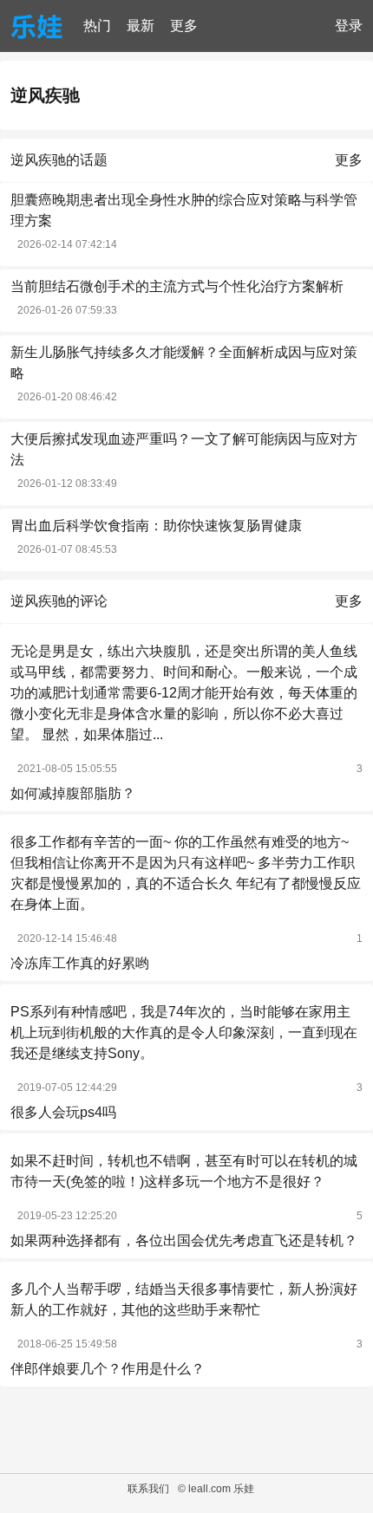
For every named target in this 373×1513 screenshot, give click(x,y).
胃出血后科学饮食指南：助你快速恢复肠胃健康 (156, 525)
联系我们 (148, 1489)
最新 (140, 25)
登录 (349, 25)
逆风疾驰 (45, 95)
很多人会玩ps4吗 (63, 1112)
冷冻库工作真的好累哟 (79, 963)
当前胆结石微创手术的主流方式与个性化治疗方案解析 (177, 286)
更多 (184, 25)
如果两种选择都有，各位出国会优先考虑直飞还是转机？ (183, 1240)
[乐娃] (36, 26)
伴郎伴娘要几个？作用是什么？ (107, 1368)
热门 (97, 25)
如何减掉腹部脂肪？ (72, 793)
